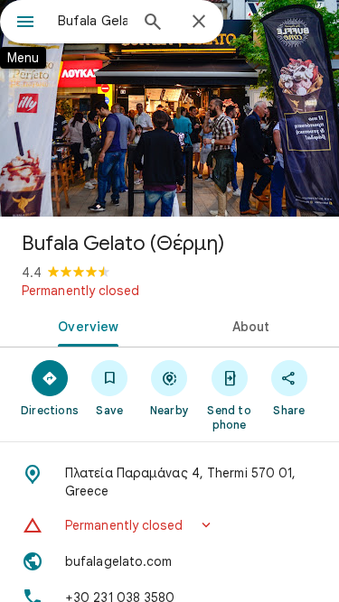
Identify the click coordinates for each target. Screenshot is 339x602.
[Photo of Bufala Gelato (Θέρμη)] (169, 108)
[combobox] (92, 21)
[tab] (85, 325)
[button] (169, 525)
